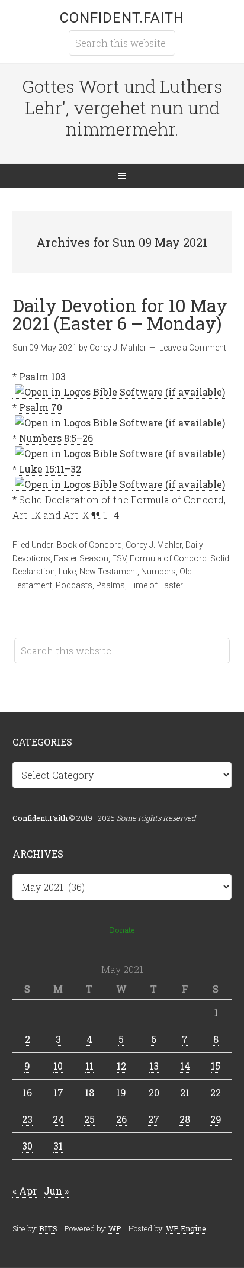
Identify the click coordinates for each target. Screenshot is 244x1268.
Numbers (158, 571)
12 (121, 1066)
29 (215, 1119)
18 (89, 1092)
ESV (119, 558)
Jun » (56, 1190)
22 (215, 1092)
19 (121, 1092)
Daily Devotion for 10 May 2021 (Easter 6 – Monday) (119, 314)
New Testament (108, 571)
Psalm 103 (42, 376)
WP (114, 1228)
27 (153, 1119)
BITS (48, 1228)
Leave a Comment (192, 347)
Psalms (110, 585)
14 (185, 1066)
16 (27, 1092)
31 (58, 1145)
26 (121, 1119)
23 (27, 1119)
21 (185, 1092)
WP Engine (186, 1228)
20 (154, 1092)
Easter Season (81, 558)
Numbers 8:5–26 (56, 438)
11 (89, 1066)
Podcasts (74, 585)
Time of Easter (156, 585)
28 (184, 1119)
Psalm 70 (40, 407)
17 (58, 1092)
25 (89, 1119)
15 (215, 1066)
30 (27, 1145)
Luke (67, 571)
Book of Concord (89, 545)
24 (58, 1119)
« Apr (24, 1190)
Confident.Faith (122, 17)
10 (58, 1066)
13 (154, 1066)
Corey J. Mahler (154, 545)
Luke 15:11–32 (50, 469)
